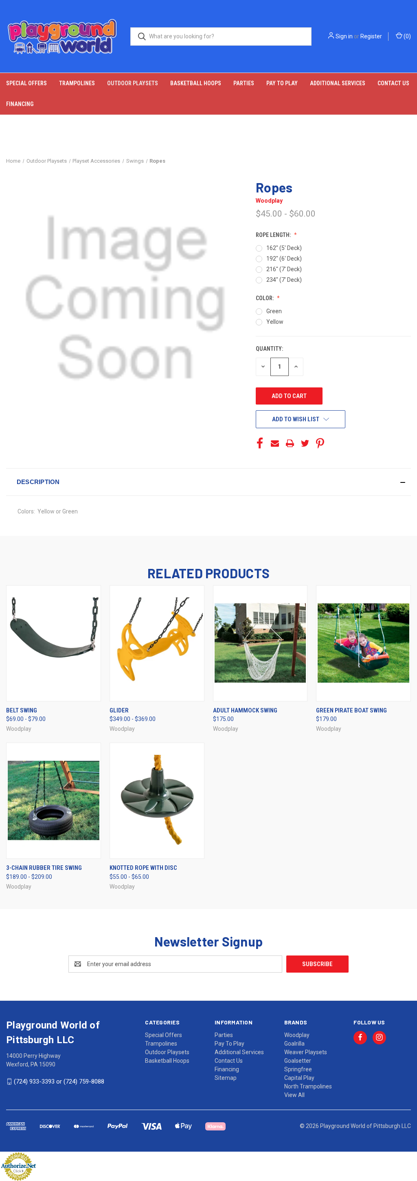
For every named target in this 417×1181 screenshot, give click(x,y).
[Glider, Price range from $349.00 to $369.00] (157, 643)
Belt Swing (21, 710)
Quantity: (269, 348)
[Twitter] (305, 443)
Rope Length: (274, 235)
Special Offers (26, 83)
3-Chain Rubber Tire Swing (44, 867)
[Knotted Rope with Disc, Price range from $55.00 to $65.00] (157, 800)
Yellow (274, 321)
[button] (208, 482)
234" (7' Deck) (284, 279)
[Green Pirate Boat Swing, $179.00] (363, 643)
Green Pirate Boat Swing (351, 710)
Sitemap (226, 1078)
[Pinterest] (320, 443)
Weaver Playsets (305, 1052)
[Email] (275, 443)
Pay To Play (282, 83)
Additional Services (337, 83)
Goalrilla (294, 1043)
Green (274, 311)
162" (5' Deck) (284, 248)
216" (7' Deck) (284, 269)
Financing (19, 104)
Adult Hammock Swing (245, 710)
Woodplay (296, 1035)
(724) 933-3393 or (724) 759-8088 (59, 1081)
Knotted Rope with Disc (143, 867)
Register (371, 36)
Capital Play (299, 1078)
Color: (265, 298)
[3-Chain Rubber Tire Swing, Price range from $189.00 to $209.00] (53, 800)
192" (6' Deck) (284, 258)
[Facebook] (260, 443)
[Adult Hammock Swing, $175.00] (260, 643)
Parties (243, 83)
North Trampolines (308, 1086)
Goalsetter (297, 1060)
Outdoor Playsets (132, 83)
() (406, 36)
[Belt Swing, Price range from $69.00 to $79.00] (53, 643)
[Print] (290, 443)
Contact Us (393, 83)
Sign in (344, 36)
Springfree (298, 1069)
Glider (119, 710)
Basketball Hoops (195, 83)
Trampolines (77, 83)
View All (294, 1095)
